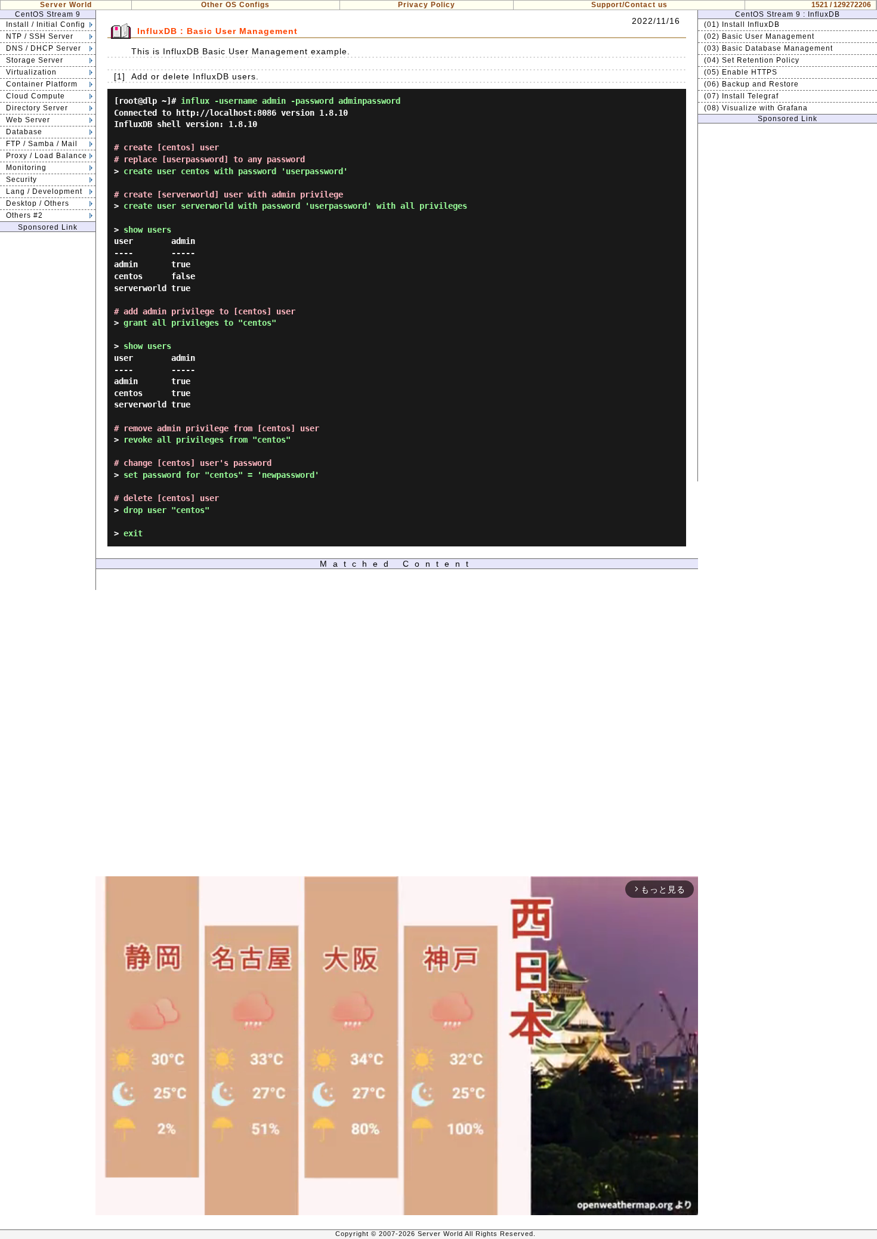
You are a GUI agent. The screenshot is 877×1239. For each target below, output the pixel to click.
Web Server (28, 120)
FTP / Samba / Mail (42, 144)
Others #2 (24, 215)
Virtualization (31, 72)
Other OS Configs (235, 5)
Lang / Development (44, 191)
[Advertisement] (47, 411)
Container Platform (42, 84)
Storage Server (34, 60)
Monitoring (26, 167)
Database (24, 132)
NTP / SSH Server (39, 36)
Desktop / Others (37, 203)
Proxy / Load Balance (46, 156)
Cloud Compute (35, 96)
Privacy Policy (426, 5)
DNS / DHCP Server (43, 48)
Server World (66, 5)
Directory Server (37, 108)
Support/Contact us (629, 5)
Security (21, 179)
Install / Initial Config (45, 24)
